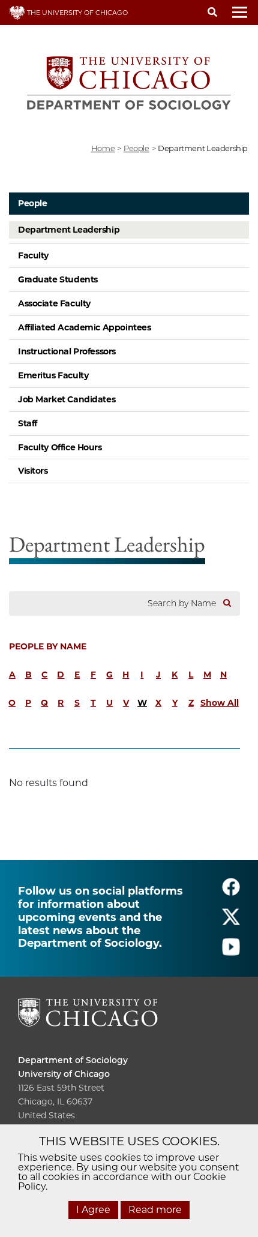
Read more (155, 1209)
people (136, 148)
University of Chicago (64, 1074)
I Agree (93, 1209)
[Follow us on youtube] (231, 952)
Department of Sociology (73, 1060)
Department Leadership (68, 229)
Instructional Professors (67, 351)
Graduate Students (58, 279)
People (32, 203)
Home (103, 148)
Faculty (33, 255)
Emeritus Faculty (53, 375)
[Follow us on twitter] (231, 922)
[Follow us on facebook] (231, 892)
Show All (219, 702)
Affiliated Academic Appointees (84, 327)
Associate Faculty (54, 303)
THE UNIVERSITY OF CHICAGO (76, 12)
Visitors (33, 470)
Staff (27, 423)
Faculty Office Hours (60, 447)
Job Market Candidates (66, 399)
